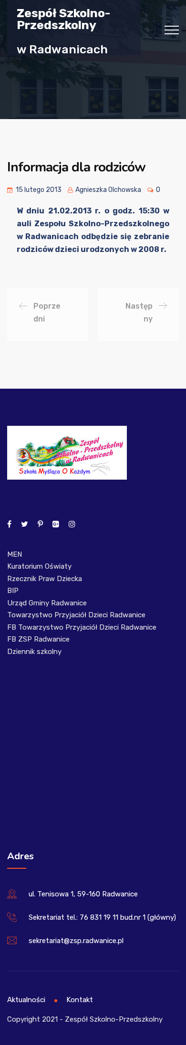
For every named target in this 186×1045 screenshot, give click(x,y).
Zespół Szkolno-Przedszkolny (63, 18)
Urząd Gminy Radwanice (47, 603)
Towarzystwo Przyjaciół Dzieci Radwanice (76, 615)
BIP (13, 590)
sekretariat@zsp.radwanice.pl (76, 940)
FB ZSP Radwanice (38, 639)
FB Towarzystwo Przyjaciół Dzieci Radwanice (81, 627)
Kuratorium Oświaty (39, 566)
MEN (14, 554)
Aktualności (26, 999)
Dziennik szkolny (34, 651)
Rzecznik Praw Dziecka (44, 578)
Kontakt (79, 999)
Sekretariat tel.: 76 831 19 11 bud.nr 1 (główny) (102, 917)
